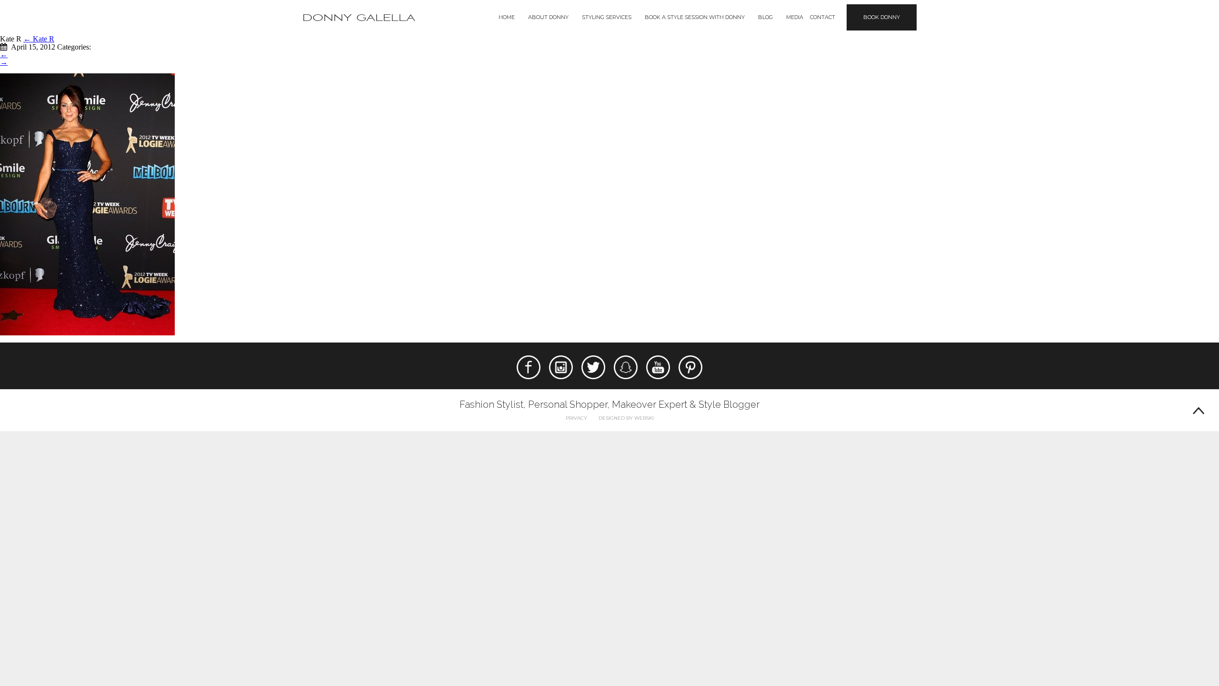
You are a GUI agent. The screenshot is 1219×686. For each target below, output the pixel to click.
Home (507, 17)
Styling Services (606, 17)
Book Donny (881, 17)
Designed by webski (626, 418)
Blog (765, 17)
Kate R (38, 39)
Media (794, 17)
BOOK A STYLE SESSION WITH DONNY (695, 17)
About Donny (548, 17)
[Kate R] (87, 204)
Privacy (576, 418)
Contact (822, 17)
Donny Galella (358, 18)
